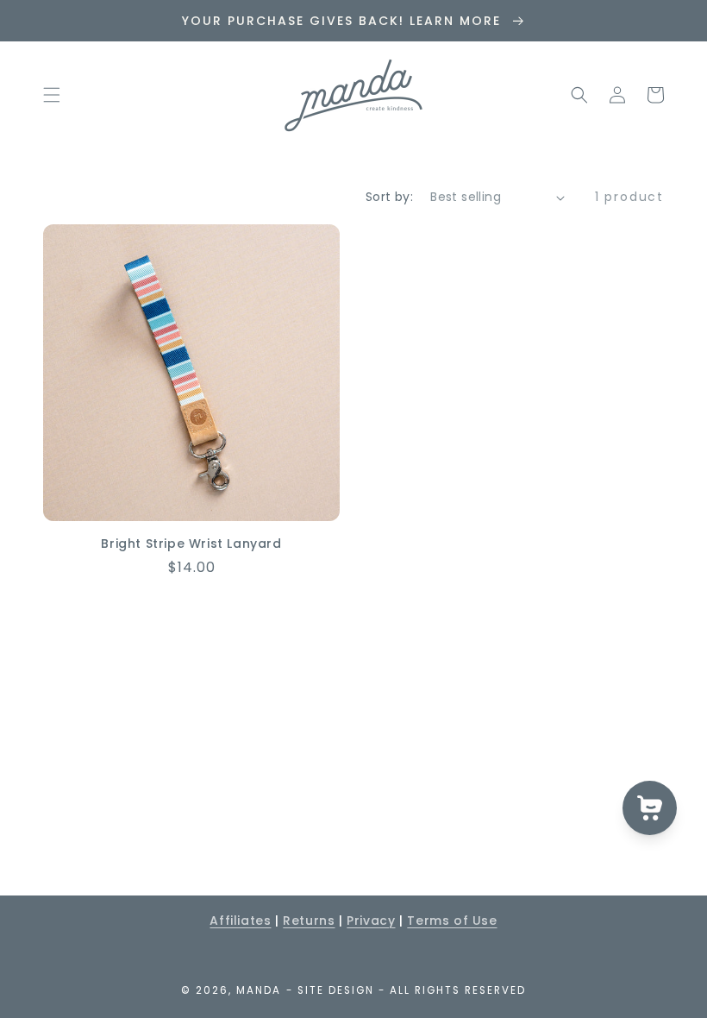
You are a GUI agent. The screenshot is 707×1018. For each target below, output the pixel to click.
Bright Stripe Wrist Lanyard (191, 543)
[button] (52, 95)
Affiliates (240, 920)
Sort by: (389, 196)
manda (258, 990)
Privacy (371, 920)
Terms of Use (452, 920)
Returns (309, 920)
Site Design (335, 990)
